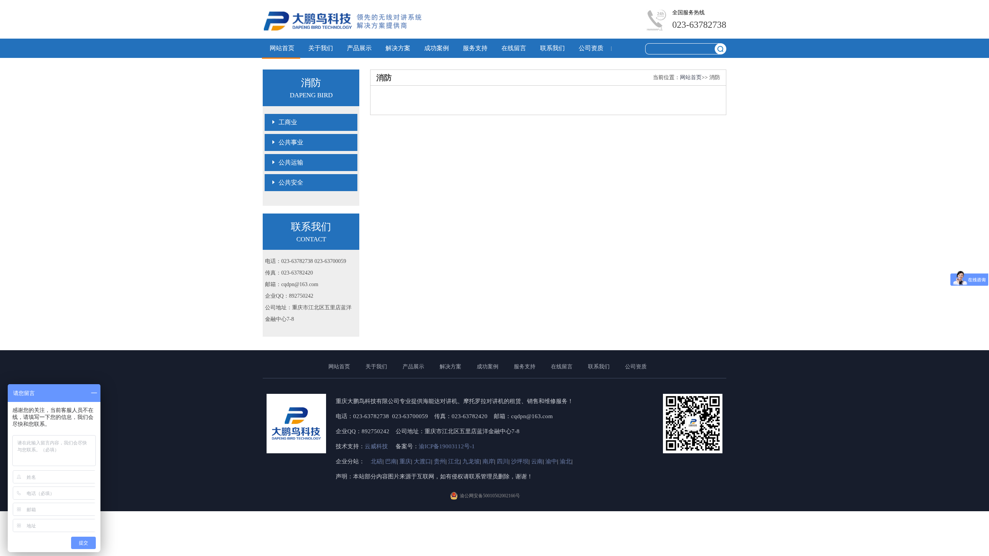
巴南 (391, 461)
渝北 (565, 461)
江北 (454, 461)
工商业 (288, 122)
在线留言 (513, 48)
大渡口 (422, 461)
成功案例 (436, 48)
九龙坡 (471, 461)
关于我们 (320, 48)
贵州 (439, 461)
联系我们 (552, 48)
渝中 (551, 461)
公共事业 (291, 142)
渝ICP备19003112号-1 (447, 446)
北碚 (376, 461)
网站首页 (282, 48)
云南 (537, 461)
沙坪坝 (519, 461)
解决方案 (398, 48)
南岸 (488, 461)
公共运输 (291, 162)
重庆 (405, 461)
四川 (502, 461)
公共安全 (291, 182)
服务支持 (475, 48)
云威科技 (377, 446)
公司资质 (591, 48)
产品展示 (359, 48)
